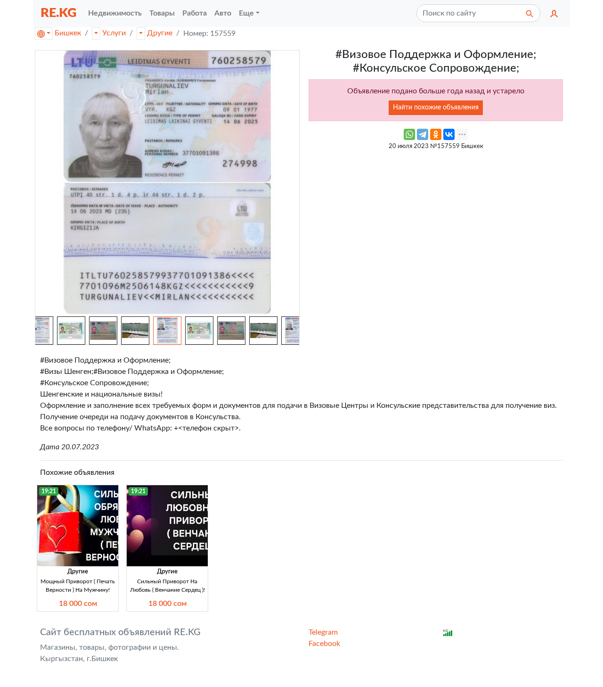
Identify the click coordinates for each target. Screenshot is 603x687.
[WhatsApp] (409, 134)
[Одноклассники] (435, 134)
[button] (554, 13)
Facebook (324, 643)
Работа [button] (194, 13)
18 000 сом (78, 603)
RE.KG (59, 13)
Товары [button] (162, 13)
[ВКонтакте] (449, 134)
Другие (159, 33)
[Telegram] (422, 134)
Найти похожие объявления (436, 107)
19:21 (48, 491)
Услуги (114, 33)
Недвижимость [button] (115, 13)
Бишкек (68, 33)
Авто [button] (222, 13)
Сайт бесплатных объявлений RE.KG (120, 632)
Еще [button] (246, 13)
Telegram (323, 632)
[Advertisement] (436, 221)
